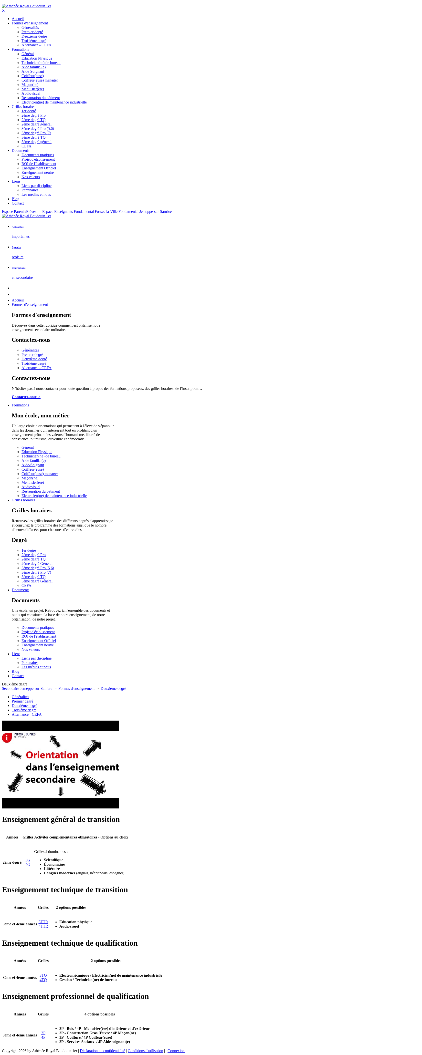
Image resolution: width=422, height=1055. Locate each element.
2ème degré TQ (33, 559)
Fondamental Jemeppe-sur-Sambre (145, 211)
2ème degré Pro (33, 555)
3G (27, 860)
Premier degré (32, 354)
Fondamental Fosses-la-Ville (96, 211)
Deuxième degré (34, 359)
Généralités (30, 350)
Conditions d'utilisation (145, 1051)
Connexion (176, 1051)
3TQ (43, 975)
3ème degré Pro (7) (36, 572)
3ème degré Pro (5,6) (37, 568)
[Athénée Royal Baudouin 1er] (26, 6)
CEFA (26, 585)
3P (43, 1033)
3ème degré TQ (33, 577)
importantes (21, 236)
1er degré (28, 550)
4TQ (43, 980)
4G (27, 864)
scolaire (17, 257)
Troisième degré (33, 363)
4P (43, 1037)
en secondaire (22, 277)
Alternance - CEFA (36, 368)
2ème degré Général (37, 563)
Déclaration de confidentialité (102, 1051)
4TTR (43, 926)
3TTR (43, 922)
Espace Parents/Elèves (19, 211)
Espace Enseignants (57, 211)
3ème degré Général (37, 581)
